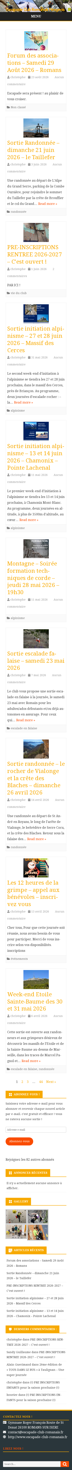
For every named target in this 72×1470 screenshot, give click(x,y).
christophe (18, 77)
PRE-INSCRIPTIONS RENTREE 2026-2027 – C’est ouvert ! (34, 254)
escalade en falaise (24, 728)
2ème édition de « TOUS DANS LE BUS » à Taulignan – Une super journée (35, 1370)
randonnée (18, 211)
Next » (51, 1082)
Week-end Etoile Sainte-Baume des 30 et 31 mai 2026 (35, 1001)
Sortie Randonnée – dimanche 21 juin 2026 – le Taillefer (33, 150)
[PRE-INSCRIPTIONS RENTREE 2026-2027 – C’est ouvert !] (36, 233)
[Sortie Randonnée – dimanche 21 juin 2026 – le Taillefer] (36, 129)
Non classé (18, 107)
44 (41, 1082)
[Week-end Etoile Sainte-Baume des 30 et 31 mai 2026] (36, 980)
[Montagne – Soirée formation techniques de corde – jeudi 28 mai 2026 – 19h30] (36, 549)
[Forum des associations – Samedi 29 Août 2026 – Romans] (36, 41)
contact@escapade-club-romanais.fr (35, 1432)
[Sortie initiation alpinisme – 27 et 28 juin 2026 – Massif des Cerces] (36, 314)
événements (19, 958)
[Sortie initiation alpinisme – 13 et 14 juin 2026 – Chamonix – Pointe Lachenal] (36, 432)
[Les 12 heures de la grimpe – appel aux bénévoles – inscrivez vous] (36, 868)
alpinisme (18, 410)
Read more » (47, 204)
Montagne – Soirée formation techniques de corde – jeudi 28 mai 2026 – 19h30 (33, 578)
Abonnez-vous (19, 1141)
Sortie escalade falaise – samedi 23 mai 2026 (36, 660)
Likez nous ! (13, 1448)
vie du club (19, 293)
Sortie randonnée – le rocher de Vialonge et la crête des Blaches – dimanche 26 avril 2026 (36, 778)
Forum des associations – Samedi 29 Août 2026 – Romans (34, 62)
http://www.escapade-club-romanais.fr (37, 1437)
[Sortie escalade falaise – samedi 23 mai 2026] (36, 639)
